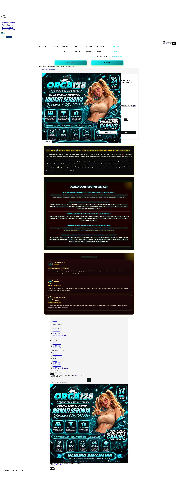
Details (46, 141)
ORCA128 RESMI (57, 324)
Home (41, 66)
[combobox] (169, 42)
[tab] (46, 141)
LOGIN (107, 63)
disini (134, 106)
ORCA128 (5, 24)
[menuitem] (42, 46)
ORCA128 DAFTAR (8, 29)
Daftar (9, 36)
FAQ (54, 352)
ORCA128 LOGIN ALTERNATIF (60, 368)
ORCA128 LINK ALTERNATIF (60, 335)
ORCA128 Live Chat (57, 355)
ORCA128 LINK (7, 28)
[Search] (174, 43)
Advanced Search (167, 43)
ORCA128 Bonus (57, 353)
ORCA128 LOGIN (8, 26)
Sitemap (54, 356)
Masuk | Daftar (8, 22)
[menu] (80, 51)
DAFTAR (70, 63)
